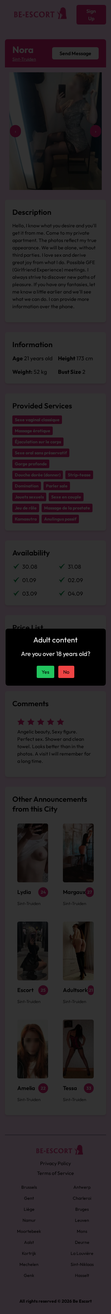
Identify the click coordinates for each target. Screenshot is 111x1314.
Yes (45, 672)
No (66, 672)
